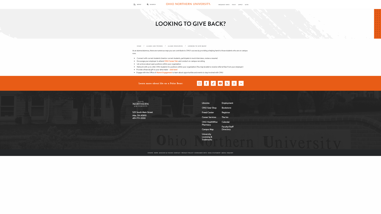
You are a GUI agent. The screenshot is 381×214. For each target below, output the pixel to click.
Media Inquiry (227, 153)
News (156, 153)
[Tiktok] (213, 83)
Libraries (206, 103)
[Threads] (234, 83)
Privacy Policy (187, 153)
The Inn (225, 117)
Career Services (209, 117)
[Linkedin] (241, 83)
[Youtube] (220, 83)
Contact (177, 153)
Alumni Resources (175, 46)
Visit (234, 4)
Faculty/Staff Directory (227, 128)
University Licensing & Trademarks (207, 137)
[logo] (150, 104)
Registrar (226, 112)
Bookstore (226, 107)
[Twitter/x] (227, 83)
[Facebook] (206, 83)
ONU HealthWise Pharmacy (209, 123)
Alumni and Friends (154, 46)
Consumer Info (200, 153)
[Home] (188, 4)
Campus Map (208, 129)
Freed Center (208, 112)
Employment (227, 103)
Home (139, 46)
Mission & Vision (166, 153)
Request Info (224, 4)
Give (247, 4)
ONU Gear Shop (209, 107)
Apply (240, 4)
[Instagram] (199, 83)
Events (150, 153)
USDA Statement (214, 153)
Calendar (226, 121)
